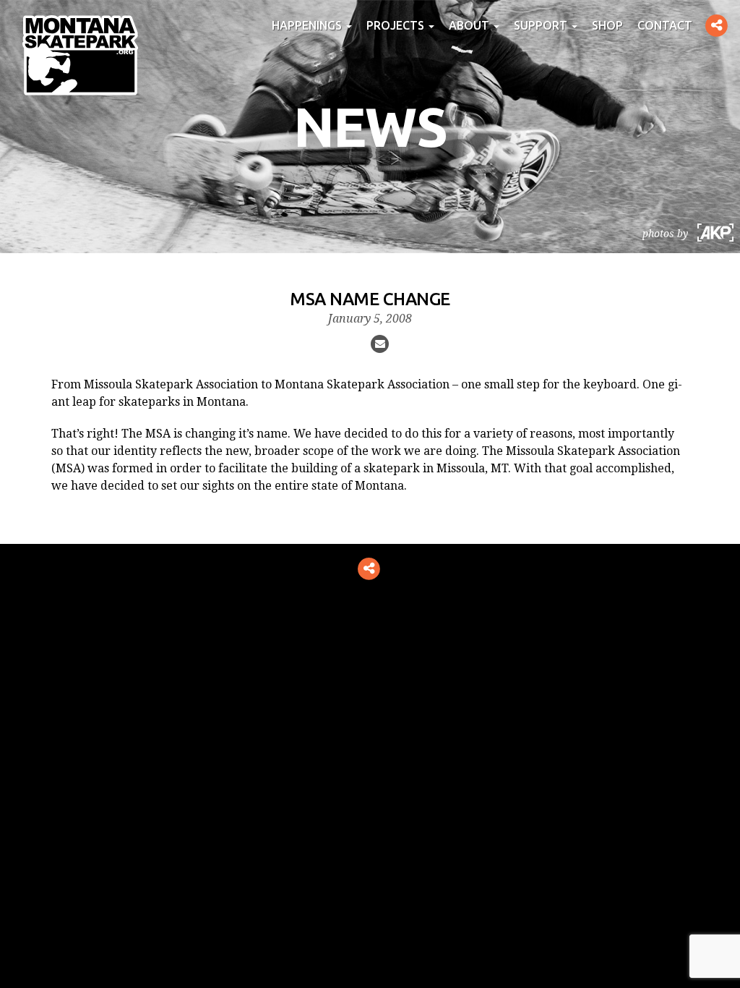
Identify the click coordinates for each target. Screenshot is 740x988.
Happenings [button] (308, 25)
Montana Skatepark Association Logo (80, 54)
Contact (664, 25)
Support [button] (542, 25)
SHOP (607, 25)
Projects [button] (396, 25)
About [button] (470, 25)
